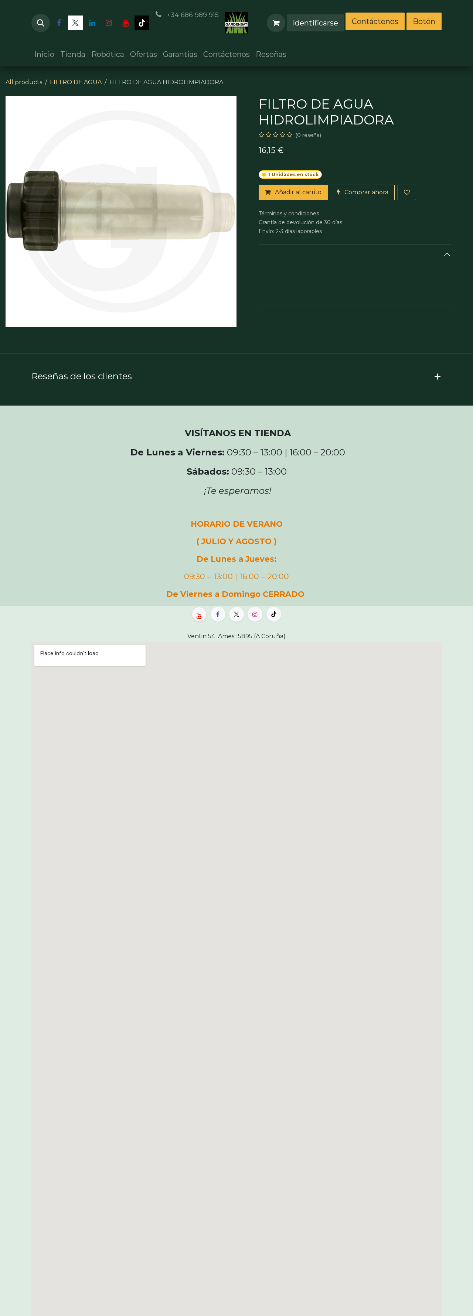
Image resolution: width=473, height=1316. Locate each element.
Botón (424, 21)
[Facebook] (58, 23)
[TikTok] (142, 23)
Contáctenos (375, 21)
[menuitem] (44, 54)
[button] (40, 23)
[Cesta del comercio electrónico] (276, 23)
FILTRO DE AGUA (76, 82)
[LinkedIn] (92, 23)
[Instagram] (108, 23)
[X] (75, 23)
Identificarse (315, 22)
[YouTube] (125, 23)
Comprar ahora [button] (365, 192)
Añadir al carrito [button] (297, 192)
